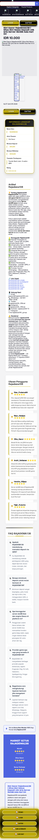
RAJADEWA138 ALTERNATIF (18, 282)
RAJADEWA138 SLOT (16, 285)
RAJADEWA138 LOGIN (16, 280)
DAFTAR (28, 23)
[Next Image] (35, 59)
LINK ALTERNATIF (21, 828)
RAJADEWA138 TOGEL (16, 287)
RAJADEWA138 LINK (15, 289)
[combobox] (17, 4)
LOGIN (10, 23)
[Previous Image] (3, 59)
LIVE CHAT (21, 834)
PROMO (20, 812)
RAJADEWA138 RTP (15, 284)
